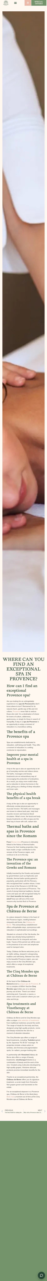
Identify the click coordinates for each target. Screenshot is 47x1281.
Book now (10, 1097)
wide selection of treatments (28, 1020)
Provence (16, 711)
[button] (15, 3)
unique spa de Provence (29, 984)
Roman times (16, 842)
